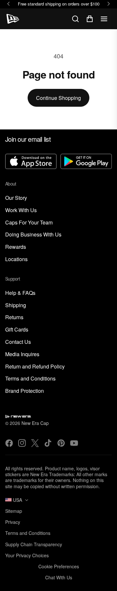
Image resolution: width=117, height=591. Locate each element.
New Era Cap (35, 423)
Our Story (16, 198)
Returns (14, 317)
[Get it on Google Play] (86, 162)
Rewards (15, 247)
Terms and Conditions (30, 378)
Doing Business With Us (33, 234)
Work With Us (21, 210)
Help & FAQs (20, 293)
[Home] (12, 19)
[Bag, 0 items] (89, 18)
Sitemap (13, 511)
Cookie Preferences (58, 566)
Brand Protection (24, 391)
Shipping (15, 305)
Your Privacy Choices (27, 555)
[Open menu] (104, 18)
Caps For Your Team (29, 222)
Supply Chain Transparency (33, 544)
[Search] (75, 18)
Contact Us (18, 342)
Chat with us (58, 577)
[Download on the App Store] (31, 162)
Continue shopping (58, 98)
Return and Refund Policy (35, 366)
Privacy (12, 522)
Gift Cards (16, 329)
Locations (16, 259)
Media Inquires (22, 354)
